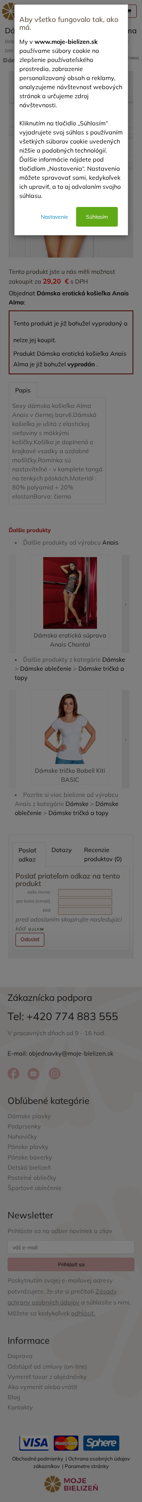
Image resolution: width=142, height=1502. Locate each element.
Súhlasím (97, 216)
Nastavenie (54, 216)
